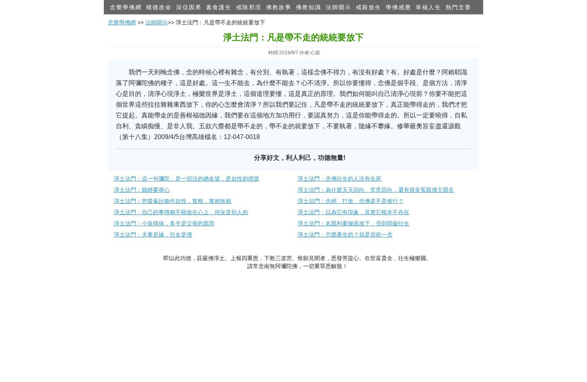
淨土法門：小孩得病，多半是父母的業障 (164, 223)
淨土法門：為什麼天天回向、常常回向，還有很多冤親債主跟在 (375, 190)
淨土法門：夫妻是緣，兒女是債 (153, 234)
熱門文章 (458, 7)
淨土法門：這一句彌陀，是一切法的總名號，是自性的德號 (186, 178)
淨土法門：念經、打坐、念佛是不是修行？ (350, 201)
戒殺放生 (368, 7)
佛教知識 (308, 7)
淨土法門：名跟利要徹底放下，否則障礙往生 (353, 223)
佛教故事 (279, 7)
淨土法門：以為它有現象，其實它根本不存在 (353, 212)
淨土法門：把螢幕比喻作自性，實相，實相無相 (172, 201)
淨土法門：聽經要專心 (142, 190)
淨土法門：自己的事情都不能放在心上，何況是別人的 (181, 212)
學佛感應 (398, 7)
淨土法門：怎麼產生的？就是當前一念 (345, 234)
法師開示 (338, 7)
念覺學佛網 (126, 7)
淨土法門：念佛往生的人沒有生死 (339, 178)
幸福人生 (428, 7)
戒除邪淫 (249, 7)
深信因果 (189, 7)
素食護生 (219, 7)
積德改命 (159, 7)
